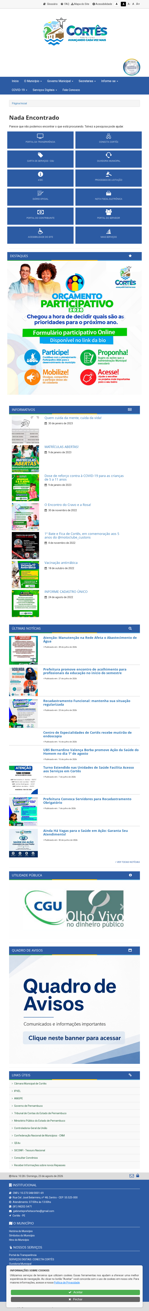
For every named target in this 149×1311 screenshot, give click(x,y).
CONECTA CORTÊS (108, 142)
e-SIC (40, 180)
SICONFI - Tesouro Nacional (29, 1150)
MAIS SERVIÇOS (109, 237)
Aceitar (77, 1292)
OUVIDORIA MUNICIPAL (108, 161)
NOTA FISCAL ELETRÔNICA (108, 199)
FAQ (66, 4)
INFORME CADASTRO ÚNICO (66, 591)
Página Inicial (19, 103)
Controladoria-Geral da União (30, 1128)
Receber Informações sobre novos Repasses (39, 1165)
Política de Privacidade (67, 1282)
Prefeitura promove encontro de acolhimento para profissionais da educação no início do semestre (84, 671)
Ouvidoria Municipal (20, 1263)
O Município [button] (31, 81)
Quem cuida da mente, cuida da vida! (73, 418)
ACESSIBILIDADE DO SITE (40, 237)
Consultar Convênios (26, 1157)
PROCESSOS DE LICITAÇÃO (108, 180)
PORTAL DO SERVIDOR (108, 218)
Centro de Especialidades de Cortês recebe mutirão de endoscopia (87, 734)
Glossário (52, 4)
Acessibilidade (103, 4)
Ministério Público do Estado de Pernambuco (39, 1120)
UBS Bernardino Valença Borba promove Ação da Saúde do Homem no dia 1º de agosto (91, 752)
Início (15, 81)
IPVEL (17, 1091)
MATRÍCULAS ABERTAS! (62, 447)
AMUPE (18, 1098)
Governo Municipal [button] (59, 81)
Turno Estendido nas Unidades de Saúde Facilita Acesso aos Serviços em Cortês (88, 769)
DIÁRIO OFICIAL (40, 199)
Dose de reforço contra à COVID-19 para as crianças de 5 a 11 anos (84, 477)
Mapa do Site (81, 4)
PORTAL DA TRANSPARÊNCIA (40, 142)
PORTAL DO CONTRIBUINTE (41, 218)
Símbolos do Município (22, 1235)
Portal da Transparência (23, 1255)
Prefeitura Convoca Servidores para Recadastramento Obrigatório (87, 801)
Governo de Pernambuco (28, 1105)
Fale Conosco (71, 90)
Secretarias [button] (86, 81)
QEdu (17, 1143)
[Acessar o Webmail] (132, 1176)
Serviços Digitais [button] (44, 90)
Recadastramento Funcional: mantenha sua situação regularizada (86, 703)
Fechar (77, 1299)
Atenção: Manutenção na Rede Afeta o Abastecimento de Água (90, 639)
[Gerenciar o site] (137, 1176)
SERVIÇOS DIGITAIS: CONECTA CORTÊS (31, 1259)
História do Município (21, 1231)
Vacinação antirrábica (61, 562)
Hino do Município (19, 1239)
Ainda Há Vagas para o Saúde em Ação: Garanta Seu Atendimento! (85, 832)
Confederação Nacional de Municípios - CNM (39, 1135)
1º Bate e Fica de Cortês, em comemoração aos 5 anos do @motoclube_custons (82, 535)
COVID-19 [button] (18, 90)
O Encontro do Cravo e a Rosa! (68, 504)
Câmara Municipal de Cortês (30, 1083)
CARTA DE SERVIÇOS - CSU (40, 161)
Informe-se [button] (108, 81)
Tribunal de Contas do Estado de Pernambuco (40, 1113)
